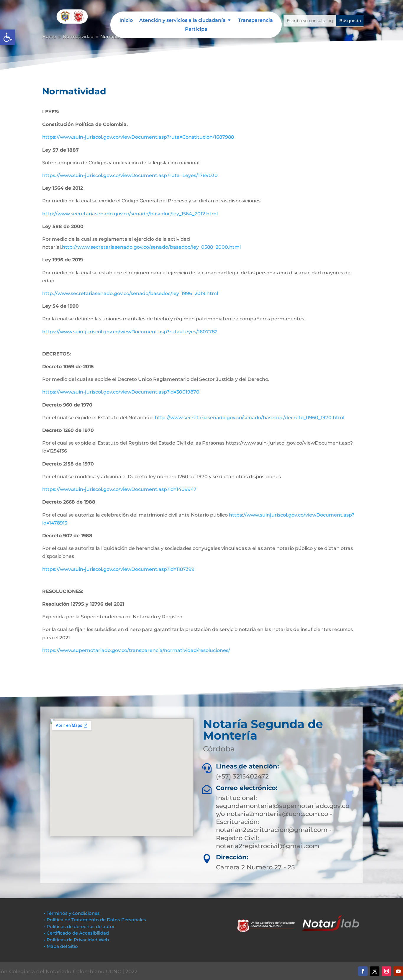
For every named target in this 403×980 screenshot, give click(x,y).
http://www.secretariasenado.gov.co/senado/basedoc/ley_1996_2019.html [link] (130, 293)
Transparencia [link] (255, 20)
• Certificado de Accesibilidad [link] (76, 933)
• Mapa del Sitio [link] (61, 946)
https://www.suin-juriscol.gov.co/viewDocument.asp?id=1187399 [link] (118, 569)
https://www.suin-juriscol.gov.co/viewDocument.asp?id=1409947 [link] (119, 489)
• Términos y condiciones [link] (72, 913)
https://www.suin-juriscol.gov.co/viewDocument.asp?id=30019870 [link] (120, 392)
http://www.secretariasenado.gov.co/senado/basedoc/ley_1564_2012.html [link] (130, 214)
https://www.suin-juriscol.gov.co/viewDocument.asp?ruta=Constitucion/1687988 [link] (138, 137)
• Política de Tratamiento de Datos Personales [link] (95, 919)
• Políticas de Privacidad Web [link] (76, 940)
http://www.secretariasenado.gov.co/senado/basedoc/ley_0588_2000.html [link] (151, 247)
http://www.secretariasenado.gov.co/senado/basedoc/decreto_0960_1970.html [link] (249, 417)
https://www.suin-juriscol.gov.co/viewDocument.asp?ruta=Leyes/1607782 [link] (129, 332)
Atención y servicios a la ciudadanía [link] (182, 20)
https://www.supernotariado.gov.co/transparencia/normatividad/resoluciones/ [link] (136, 650)
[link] (7, 37)
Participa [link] (196, 29)
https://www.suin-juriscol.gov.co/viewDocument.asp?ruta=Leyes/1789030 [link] (130, 175)
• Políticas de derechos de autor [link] (79, 926)
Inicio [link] (126, 20)
